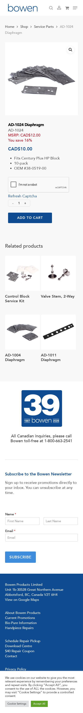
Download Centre (18, 646)
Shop (24, 26)
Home (9, 26)
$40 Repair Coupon (19, 651)
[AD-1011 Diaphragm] (58, 332)
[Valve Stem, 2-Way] (58, 273)
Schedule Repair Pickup (22, 641)
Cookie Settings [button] (16, 704)
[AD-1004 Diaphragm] (22, 332)
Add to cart (30, 217)
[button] (75, 8)
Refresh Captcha (22, 196)
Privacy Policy (15, 669)
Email (10, 531)
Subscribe (20, 557)
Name (10, 514)
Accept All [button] (39, 704)
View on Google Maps (22, 599)
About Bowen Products (22, 613)
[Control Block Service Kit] (22, 273)
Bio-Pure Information (21, 623)
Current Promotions (20, 618)
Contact (11, 656)
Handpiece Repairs (19, 628)
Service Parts (44, 26)
